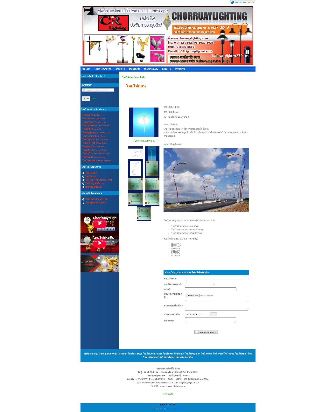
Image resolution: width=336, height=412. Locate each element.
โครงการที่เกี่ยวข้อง (103, 69)
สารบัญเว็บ (180, 69)
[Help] (94, 98)
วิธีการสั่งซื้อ (134, 69)
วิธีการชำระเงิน (151, 69)
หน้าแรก (86, 69)
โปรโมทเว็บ (168, 394)
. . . (213, 314)
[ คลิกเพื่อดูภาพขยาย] (144, 141)
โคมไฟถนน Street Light (133, 77)
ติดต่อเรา (166, 69)
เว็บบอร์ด (120, 69)
